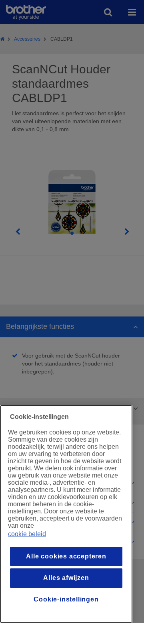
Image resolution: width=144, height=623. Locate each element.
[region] (66, 514)
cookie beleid (27, 534)
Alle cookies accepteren (66, 556)
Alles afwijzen (66, 577)
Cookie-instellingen (66, 599)
